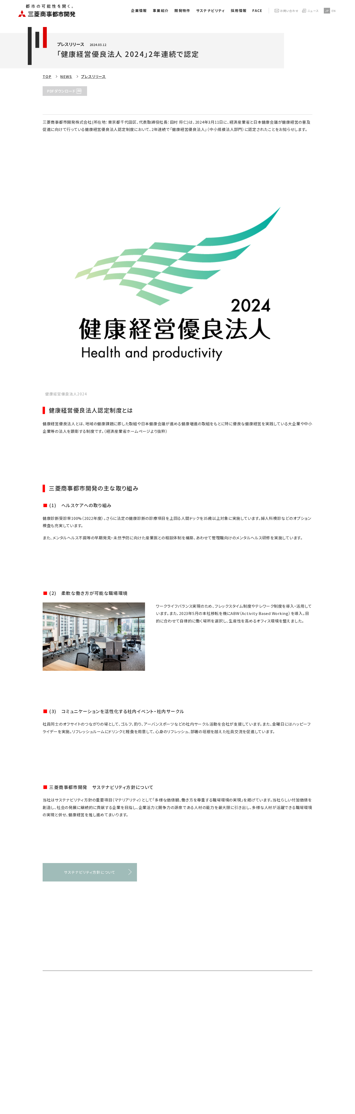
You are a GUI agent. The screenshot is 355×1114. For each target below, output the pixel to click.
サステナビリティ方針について (90, 872)
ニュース (313, 11)
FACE (257, 10)
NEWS (66, 76)
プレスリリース (93, 76)
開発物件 (182, 10)
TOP (47, 76)
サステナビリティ (210, 10)
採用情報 (239, 10)
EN (334, 11)
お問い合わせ (289, 11)
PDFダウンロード (61, 91)
